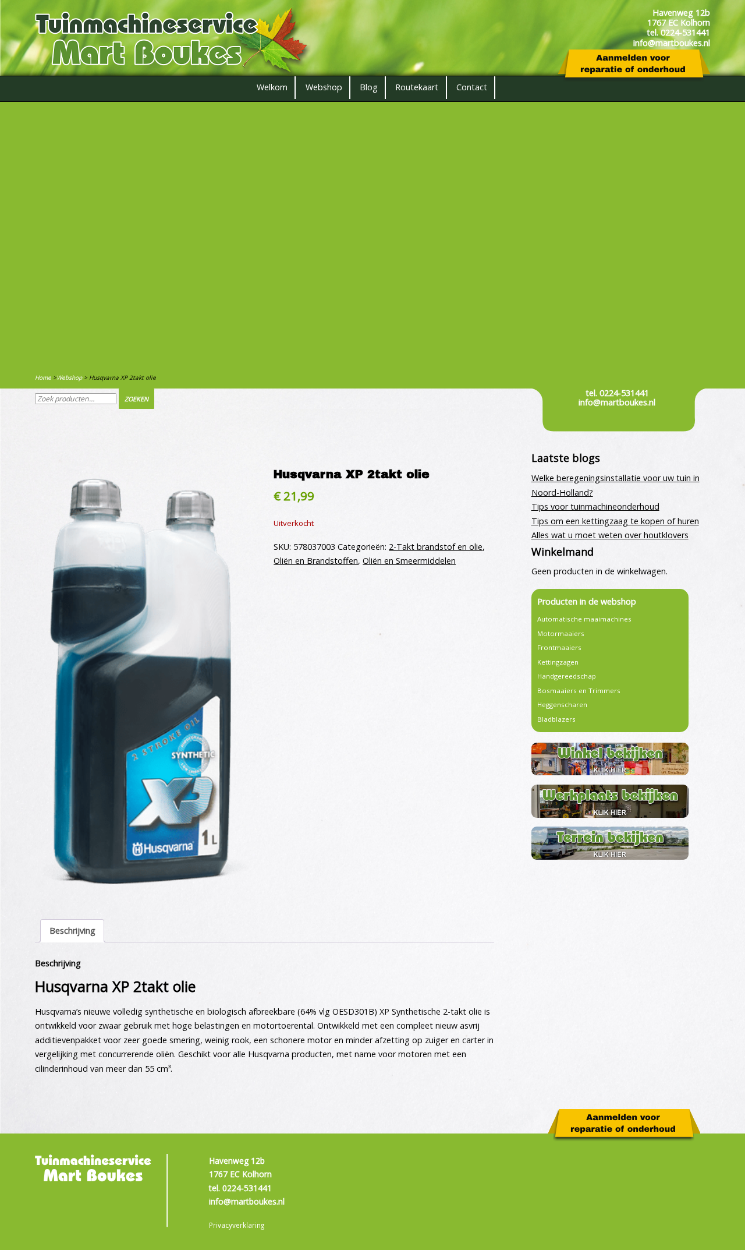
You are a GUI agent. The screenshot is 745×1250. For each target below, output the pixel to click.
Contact (471, 87)
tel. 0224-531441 (617, 392)
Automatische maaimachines (584, 619)
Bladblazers (556, 719)
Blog (369, 87)
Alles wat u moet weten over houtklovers (610, 535)
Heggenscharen (562, 704)
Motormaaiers (560, 633)
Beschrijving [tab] (72, 930)
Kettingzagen (558, 662)
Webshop (324, 87)
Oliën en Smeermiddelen (409, 560)
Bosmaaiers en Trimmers (578, 690)
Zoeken (136, 398)
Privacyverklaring (236, 1225)
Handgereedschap (566, 676)
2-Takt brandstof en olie (436, 546)
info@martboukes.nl (617, 402)
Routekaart (416, 87)
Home (43, 377)
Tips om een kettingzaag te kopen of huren (615, 521)
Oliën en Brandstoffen (316, 560)
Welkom (272, 87)
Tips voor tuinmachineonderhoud (595, 506)
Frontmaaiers (559, 647)
